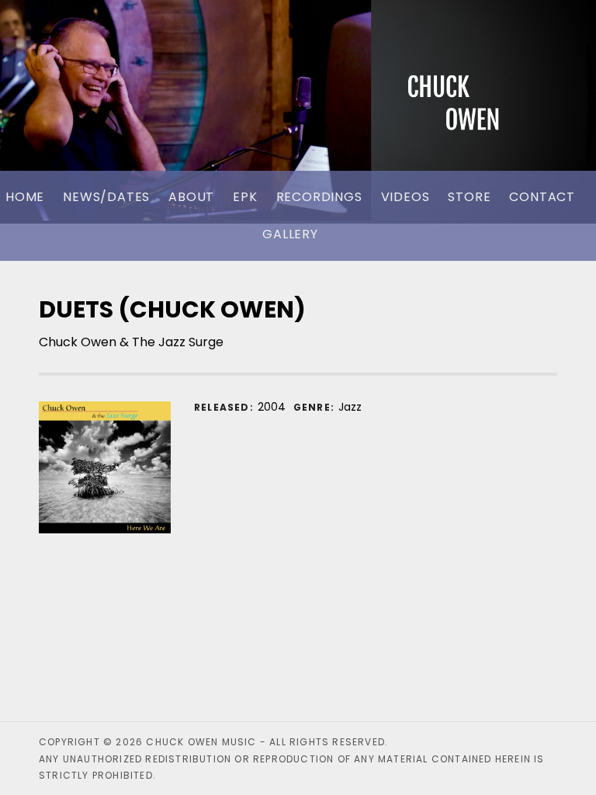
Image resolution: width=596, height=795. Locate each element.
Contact (542, 197)
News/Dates (106, 197)
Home (24, 197)
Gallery (290, 234)
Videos (405, 197)
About (191, 197)
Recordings (319, 197)
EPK (245, 197)
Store (469, 197)
